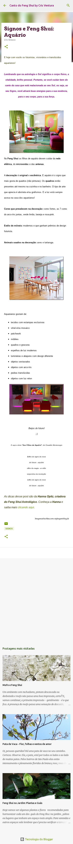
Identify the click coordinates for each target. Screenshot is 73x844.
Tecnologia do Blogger (38, 839)
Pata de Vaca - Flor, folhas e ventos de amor (27, 744)
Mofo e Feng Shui (12, 685)
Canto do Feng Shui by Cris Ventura (32, 5)
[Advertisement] (36, 599)
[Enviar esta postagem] (6, 525)
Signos (9, 528)
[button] (6, 47)
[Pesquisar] (68, 5)
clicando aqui (26, 507)
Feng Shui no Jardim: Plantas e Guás (22, 803)
